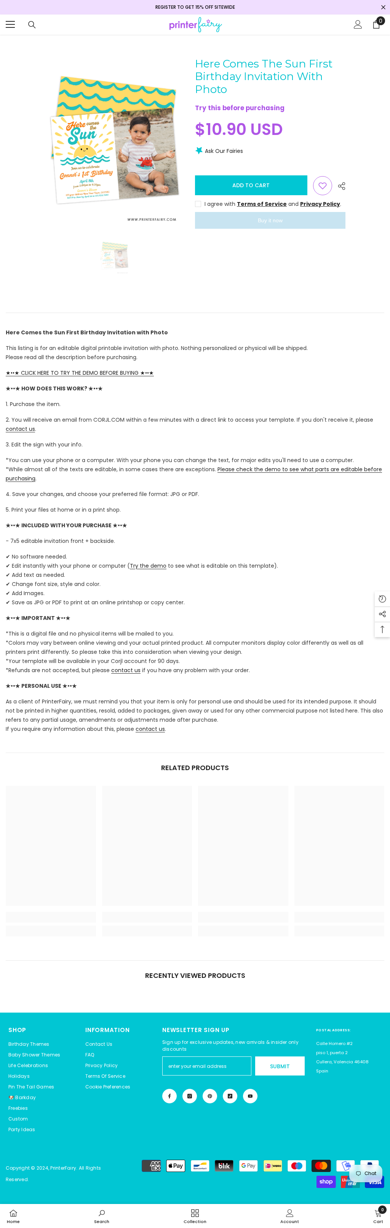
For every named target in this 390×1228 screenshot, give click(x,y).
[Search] (32, 24)
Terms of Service (262, 204)
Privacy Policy (320, 204)
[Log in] (358, 24)
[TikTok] (230, 1096)
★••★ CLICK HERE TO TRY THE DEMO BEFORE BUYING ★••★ (80, 373)
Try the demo (148, 566)
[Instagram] (189, 1096)
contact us (20, 429)
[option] (114, 142)
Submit (280, 1066)
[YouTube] (250, 1096)
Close (383, 7)
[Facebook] (169, 1096)
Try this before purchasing (240, 107)
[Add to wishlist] (322, 185)
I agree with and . (273, 204)
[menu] (10, 24)
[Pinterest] (210, 1096)
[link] (51, 917)
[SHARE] (338, 186)
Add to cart (251, 185)
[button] (107, 1087)
